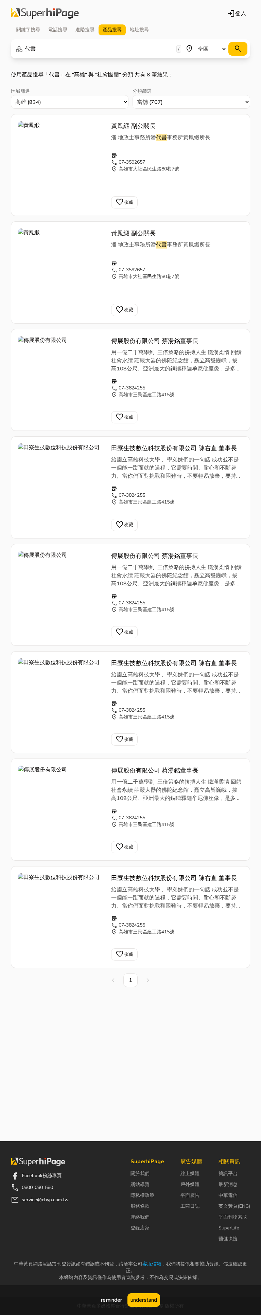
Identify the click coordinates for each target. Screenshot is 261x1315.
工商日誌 (189, 1206)
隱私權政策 (142, 1195)
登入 (236, 14)
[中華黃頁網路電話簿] (45, 13)
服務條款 (140, 1206)
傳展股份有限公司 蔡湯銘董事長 (154, 341)
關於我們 (140, 1173)
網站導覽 (140, 1184)
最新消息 (228, 1184)
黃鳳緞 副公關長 (133, 126)
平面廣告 (189, 1195)
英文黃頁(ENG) (234, 1206)
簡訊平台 (228, 1173)
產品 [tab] (112, 29)
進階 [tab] (84, 29)
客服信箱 (151, 1264)
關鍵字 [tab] (28, 29)
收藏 (124, 202)
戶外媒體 (189, 1184)
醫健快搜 (228, 1239)
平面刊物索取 (233, 1217)
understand (143, 1300)
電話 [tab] (57, 29)
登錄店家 (140, 1228)
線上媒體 (189, 1173)
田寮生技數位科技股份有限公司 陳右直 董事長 (174, 448)
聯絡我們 (140, 1217)
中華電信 (228, 1195)
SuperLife (229, 1228)
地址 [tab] (139, 29)
